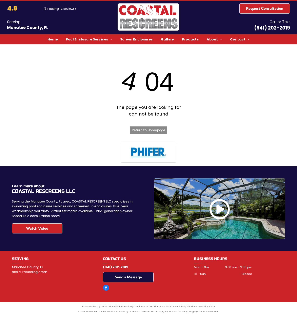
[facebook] (106, 288)
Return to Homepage (148, 130)
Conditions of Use (143, 306)
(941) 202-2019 (272, 27)
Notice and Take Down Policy (169, 306)
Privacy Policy (89, 306)
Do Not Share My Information (116, 306)
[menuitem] (52, 39)
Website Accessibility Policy (200, 306)
